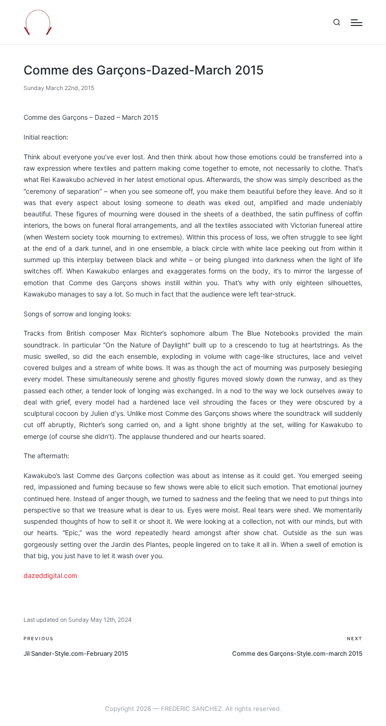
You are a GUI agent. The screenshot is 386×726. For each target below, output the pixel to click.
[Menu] (356, 22)
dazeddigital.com (50, 575)
